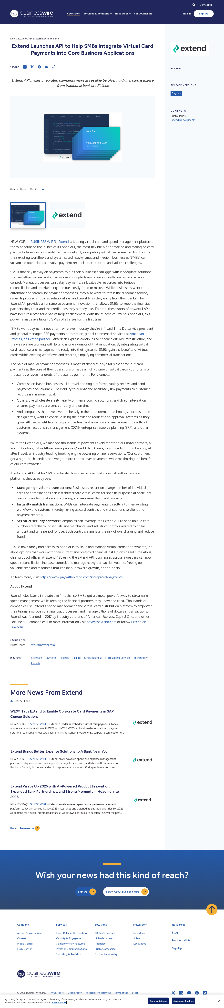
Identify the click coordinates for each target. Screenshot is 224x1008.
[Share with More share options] (61, 67)
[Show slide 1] (28, 215)
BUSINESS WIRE (43, 241)
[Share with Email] (46, 67)
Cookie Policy (59, 1002)
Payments (51, 657)
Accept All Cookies (183, 1001)
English (176, 93)
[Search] (194, 4)
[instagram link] (205, 993)
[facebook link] (197, 993)
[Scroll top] (211, 909)
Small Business (93, 657)
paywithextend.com (101, 622)
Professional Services (118, 657)
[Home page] (31, 13)
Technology (140, 657)
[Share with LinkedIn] (25, 67)
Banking (76, 657)
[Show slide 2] (67, 215)
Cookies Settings (158, 1001)
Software (36, 657)
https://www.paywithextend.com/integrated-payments (81, 577)
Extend (63, 241)
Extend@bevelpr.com (42, 645)
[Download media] (43, 190)
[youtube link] (189, 993)
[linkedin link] (181, 993)
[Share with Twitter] (32, 67)
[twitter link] (173, 993)
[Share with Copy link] (53, 67)
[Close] (219, 1001)
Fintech (35, 663)
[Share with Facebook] (39, 67)
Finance (64, 657)
